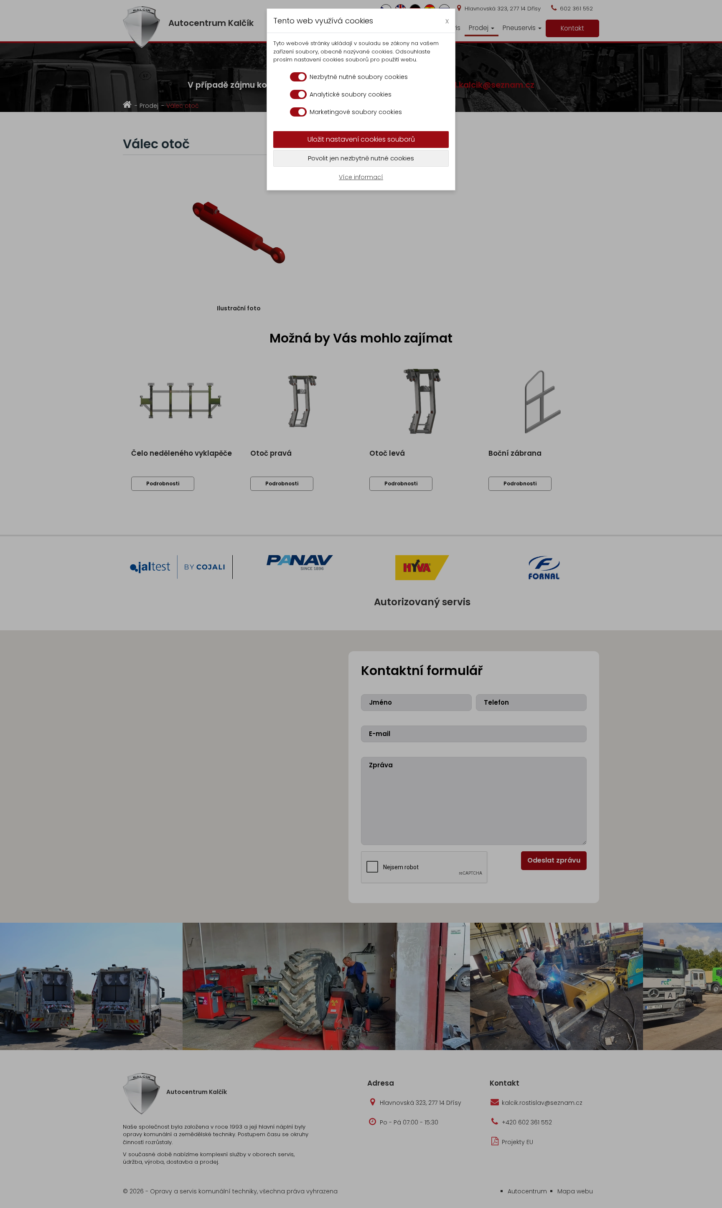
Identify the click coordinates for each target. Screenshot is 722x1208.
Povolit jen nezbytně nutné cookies (361, 158)
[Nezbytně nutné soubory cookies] (298, 76)
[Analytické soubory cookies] (298, 94)
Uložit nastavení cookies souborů (361, 139)
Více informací (361, 177)
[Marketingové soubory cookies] (298, 112)
